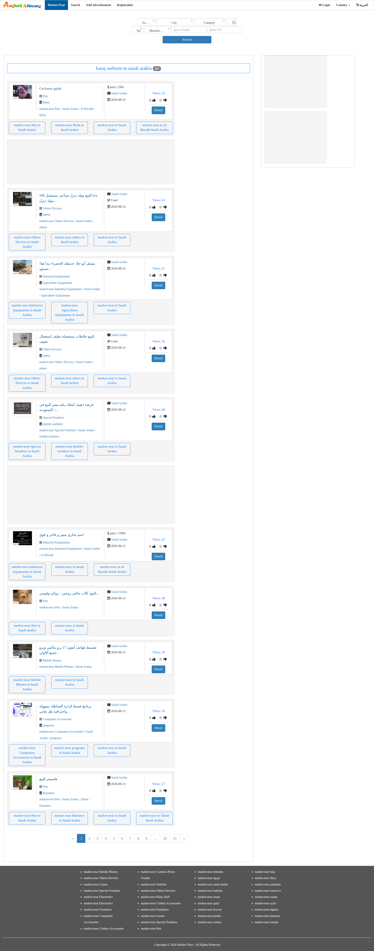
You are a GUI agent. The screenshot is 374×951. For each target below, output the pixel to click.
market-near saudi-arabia (213, 884)
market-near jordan (209, 916)
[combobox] (146, 21)
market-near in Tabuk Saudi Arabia (154, 818)
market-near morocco (268, 890)
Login (326, 5)
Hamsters (48, 793)
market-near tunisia (266, 922)
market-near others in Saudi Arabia (69, 239)
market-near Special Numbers (57, 430)
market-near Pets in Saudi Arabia (27, 127)
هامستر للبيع (48, 779)
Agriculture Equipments (57, 282)
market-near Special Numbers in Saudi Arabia (27, 451)
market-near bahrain (210, 890)
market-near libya (265, 878)
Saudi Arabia (119, 93)
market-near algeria (266, 909)
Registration (125, 5)
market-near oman (209, 897)
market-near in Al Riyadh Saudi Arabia (154, 127)
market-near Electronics (98, 897)
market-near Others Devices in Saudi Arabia (27, 242)
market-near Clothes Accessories (104, 928)
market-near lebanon (267, 916)
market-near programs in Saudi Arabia (69, 750)
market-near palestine (268, 884)
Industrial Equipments (56, 276)
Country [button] (342, 5)
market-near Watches (154, 884)
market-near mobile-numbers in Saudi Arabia (70, 451)
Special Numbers (53, 417)
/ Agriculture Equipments (54, 295)
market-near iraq (265, 871)
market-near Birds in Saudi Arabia (69, 127)
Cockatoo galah (50, 88)
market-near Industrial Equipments (60, 289)
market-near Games (96, 884)
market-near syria (265, 903)
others (46, 214)
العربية (363, 5)
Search (75, 5)
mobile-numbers (53, 424)
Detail (158, 110)
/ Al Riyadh (85, 108)
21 (175, 838)
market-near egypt (209, 878)
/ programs (55, 738)
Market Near (56, 5)
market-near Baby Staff (155, 897)
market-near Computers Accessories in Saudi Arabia (27, 755)
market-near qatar (208, 903)
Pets (45, 96)
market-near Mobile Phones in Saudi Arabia (27, 684)
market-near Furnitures (98, 909)
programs (48, 725)
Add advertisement (98, 5)
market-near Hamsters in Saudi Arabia (69, 818)
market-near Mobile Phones (56, 666)
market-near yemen (209, 922)
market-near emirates (210, 871)
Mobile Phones (52, 660)
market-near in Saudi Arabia (112, 127)
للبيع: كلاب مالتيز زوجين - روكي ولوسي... (69, 593)
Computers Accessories (57, 719)
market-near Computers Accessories (61, 731)
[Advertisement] (91, 161)
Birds (46, 102)
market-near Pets (49, 108)
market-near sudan (266, 897)
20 (165, 838)
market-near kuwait (209, 909)
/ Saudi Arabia (69, 108)
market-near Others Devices (56, 221)
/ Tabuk (83, 799)
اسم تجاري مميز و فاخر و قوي (61, 535)
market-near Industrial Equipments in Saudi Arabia (27, 310)
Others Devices (52, 208)
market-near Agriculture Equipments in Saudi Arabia (69, 312)
